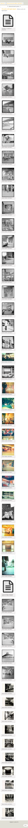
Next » (25, 825)
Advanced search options (14, 6)
